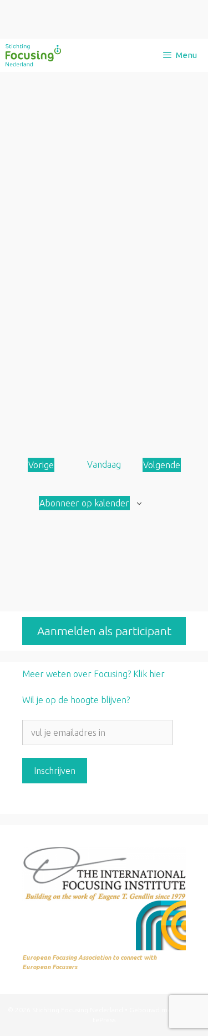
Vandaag (104, 464)
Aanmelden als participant (104, 630)
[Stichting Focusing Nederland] (33, 55)
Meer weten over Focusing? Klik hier (93, 674)
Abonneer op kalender (84, 503)
